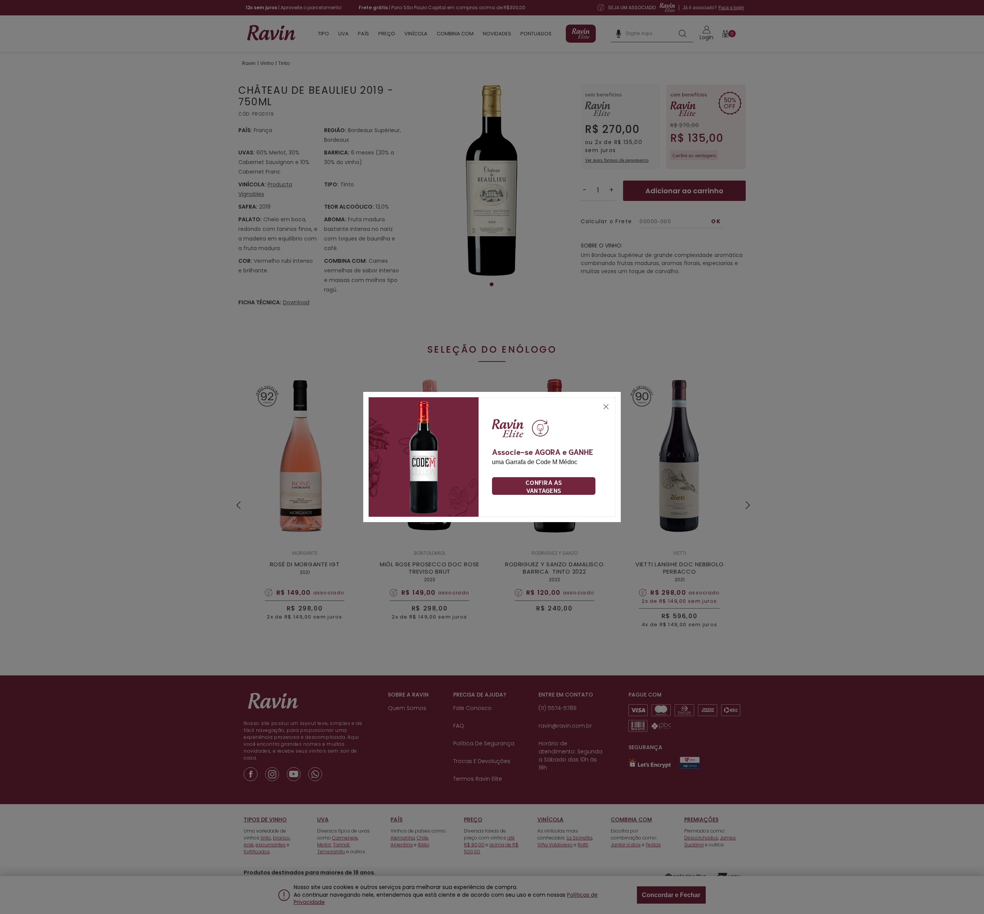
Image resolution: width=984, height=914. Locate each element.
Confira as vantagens (543, 486)
